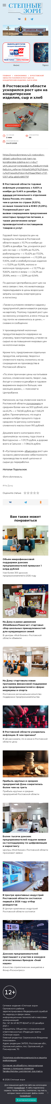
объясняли (31, 451)
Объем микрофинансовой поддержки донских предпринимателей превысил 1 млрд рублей (22, 564)
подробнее (19, 1088)
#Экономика (13, 125)
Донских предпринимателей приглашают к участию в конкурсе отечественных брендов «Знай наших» (24, 958)
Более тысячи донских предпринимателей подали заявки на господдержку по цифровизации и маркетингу (25, 841)
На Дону (8, 485)
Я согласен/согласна (26, 1100)
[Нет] (47, 1092)
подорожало (33, 403)
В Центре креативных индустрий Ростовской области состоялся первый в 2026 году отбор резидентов (23, 900)
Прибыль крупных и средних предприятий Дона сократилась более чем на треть (23, 784)
